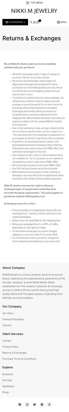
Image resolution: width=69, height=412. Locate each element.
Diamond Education (13, 319)
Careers (7, 325)
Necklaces (8, 386)
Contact (6, 340)
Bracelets (7, 374)
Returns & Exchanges (14, 352)
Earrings (7, 380)
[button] (61, 22)
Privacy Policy (10, 346)
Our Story (7, 313)
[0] (37, 22)
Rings (5, 392)
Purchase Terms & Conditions (19, 358)
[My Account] (34, 21)
